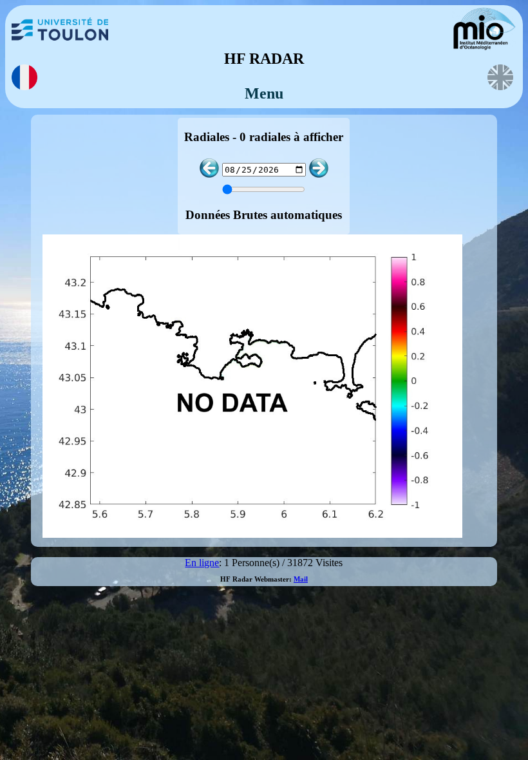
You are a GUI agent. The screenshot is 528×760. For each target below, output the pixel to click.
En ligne (202, 562)
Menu (264, 93)
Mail (301, 579)
